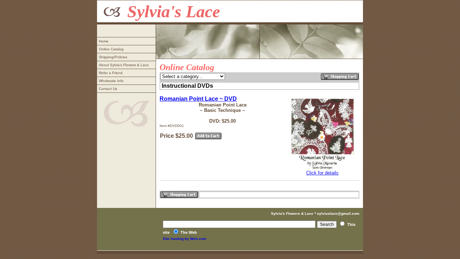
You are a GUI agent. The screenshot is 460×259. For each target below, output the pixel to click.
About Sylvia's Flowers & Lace (124, 65)
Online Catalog (111, 49)
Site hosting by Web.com (184, 239)
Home (104, 41)
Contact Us (108, 89)
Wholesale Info (111, 81)
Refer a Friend (111, 73)
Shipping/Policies (113, 57)
